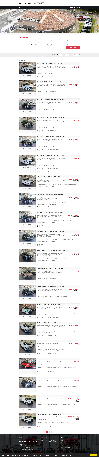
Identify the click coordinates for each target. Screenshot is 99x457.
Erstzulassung (69, 38)
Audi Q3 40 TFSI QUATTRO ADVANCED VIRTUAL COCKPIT (50, 155)
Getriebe (52, 38)
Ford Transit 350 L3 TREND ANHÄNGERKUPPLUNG (49, 396)
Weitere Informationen (27, 75)
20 (70, 54)
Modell (36, 38)
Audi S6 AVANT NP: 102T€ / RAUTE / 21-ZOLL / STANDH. (50, 231)
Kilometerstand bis (54, 42)
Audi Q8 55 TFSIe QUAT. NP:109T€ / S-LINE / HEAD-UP (50, 194)
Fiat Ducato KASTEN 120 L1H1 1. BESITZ (46, 322)
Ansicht (53, 54)
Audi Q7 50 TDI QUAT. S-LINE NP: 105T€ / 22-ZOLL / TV (50, 176)
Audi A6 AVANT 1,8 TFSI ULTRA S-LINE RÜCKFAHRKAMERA (51, 136)
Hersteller (21, 38)
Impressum (63, 445)
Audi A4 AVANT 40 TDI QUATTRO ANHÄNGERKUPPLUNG (50, 99)
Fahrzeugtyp (21, 42)
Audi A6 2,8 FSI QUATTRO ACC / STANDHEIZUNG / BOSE (50, 117)
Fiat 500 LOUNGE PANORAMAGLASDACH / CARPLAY (49, 304)
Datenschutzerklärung (65, 447)
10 (67, 54)
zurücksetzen (78, 49)
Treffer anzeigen (73, 47)
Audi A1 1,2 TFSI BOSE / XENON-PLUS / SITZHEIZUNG (50, 63)
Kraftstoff (37, 42)
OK (94, 455)
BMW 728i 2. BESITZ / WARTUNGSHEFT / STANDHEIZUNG (51, 268)
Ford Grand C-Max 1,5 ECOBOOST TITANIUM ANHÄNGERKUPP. (52, 378)
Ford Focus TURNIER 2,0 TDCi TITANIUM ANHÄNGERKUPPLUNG (52, 359)
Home (20, 7)
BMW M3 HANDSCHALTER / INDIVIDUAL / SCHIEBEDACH (50, 286)
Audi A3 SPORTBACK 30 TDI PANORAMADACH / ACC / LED (50, 81)
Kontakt (62, 442)
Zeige (64, 54)
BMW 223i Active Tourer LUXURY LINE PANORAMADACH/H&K (51, 250)
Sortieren (76, 54)
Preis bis (68, 42)
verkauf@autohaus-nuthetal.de (27, 449)
